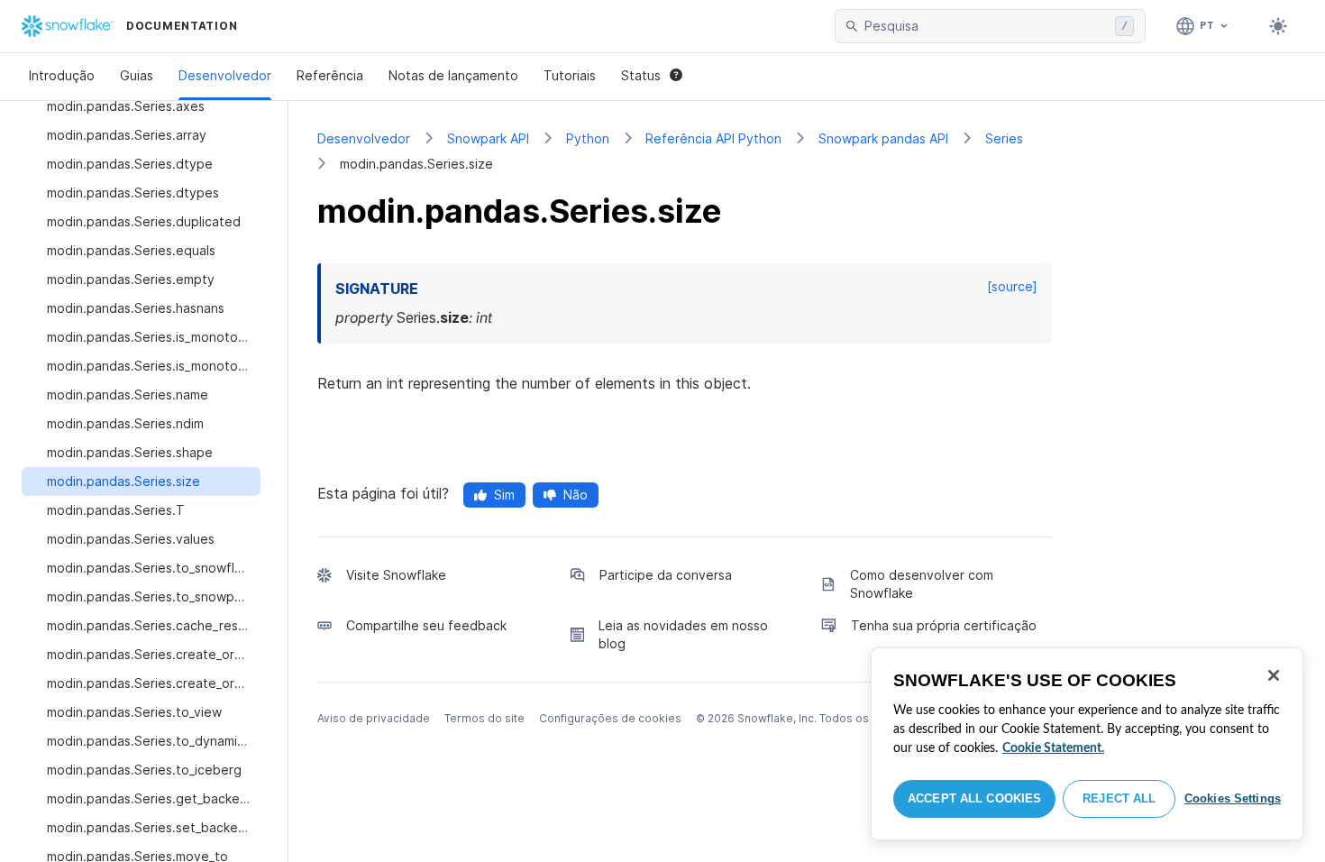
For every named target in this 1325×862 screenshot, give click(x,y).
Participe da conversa (665, 574)
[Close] (1273, 675)
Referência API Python (713, 138)
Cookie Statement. (1053, 748)
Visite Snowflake (396, 574)
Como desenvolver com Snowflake (921, 584)
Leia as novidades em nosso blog (683, 634)
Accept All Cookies (974, 798)
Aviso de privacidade (373, 718)
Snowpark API (488, 138)
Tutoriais (570, 75)
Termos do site (484, 718)
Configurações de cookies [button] (610, 718)
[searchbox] (986, 26)
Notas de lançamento (453, 75)
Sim (504, 494)
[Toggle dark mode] (1278, 26)
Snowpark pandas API (883, 138)
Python (587, 138)
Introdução (62, 75)
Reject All (1119, 798)
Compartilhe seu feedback (426, 625)
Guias (136, 75)
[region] (1087, 743)
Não (575, 494)
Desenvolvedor (224, 75)
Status (641, 75)
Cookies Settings (1232, 798)
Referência (330, 75)
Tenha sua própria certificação (944, 625)
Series (1004, 138)
